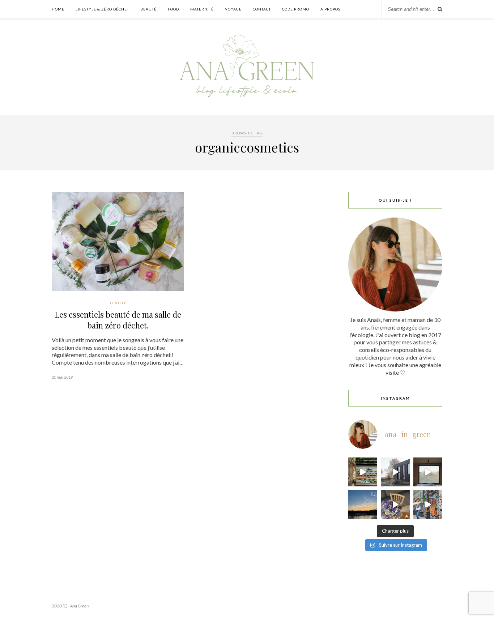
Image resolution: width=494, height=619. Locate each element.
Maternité (202, 9)
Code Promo (295, 9)
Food (173, 9)
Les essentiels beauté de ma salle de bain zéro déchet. (118, 320)
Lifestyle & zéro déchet (102, 9)
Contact (262, 9)
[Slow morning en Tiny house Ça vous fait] (395, 471)
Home (58, 9)
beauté (117, 303)
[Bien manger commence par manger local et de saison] (362, 471)
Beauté (148, 9)
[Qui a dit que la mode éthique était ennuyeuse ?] (427, 504)
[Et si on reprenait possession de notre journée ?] (395, 504)
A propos (330, 9)
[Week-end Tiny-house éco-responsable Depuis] (427, 471)
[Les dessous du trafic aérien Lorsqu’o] (362, 504)
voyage (233, 9)
